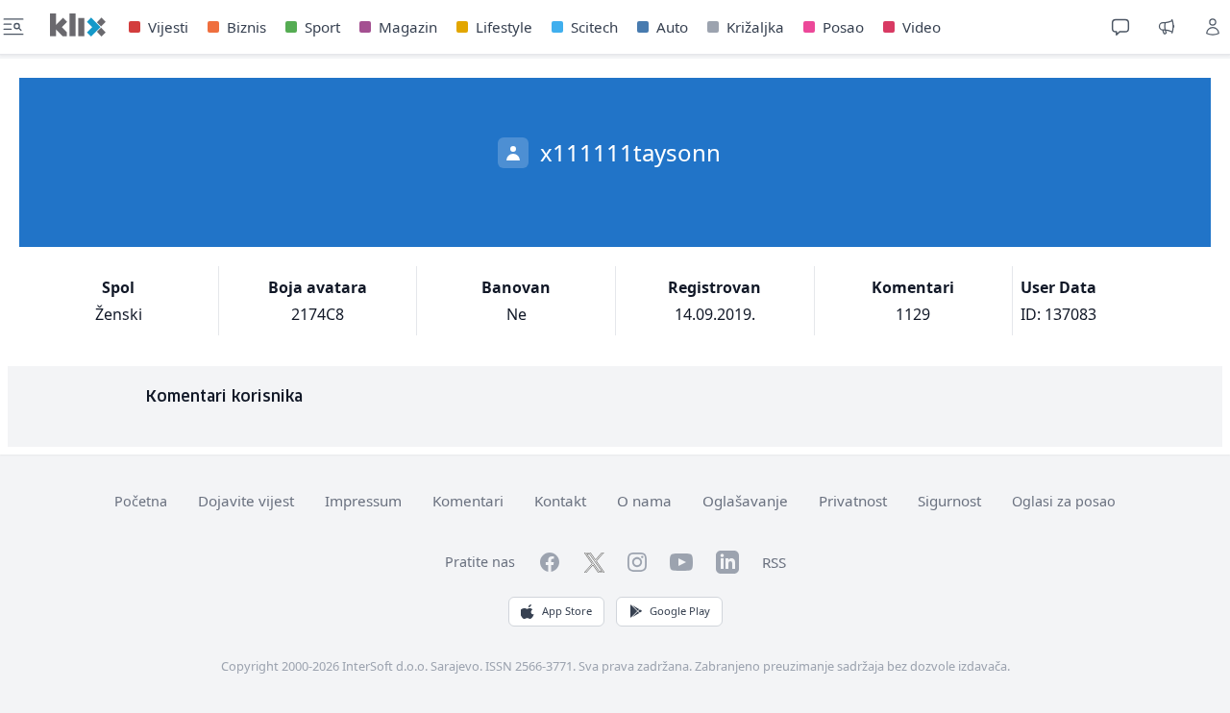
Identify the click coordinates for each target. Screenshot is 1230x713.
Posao (843, 27)
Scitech (594, 27)
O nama (644, 500)
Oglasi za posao (1064, 501)
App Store (567, 610)
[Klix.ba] (78, 25)
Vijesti (168, 27)
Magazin (408, 27)
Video (921, 27)
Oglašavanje (745, 500)
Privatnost (853, 500)
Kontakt (560, 500)
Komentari (468, 500)
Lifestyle (504, 27)
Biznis (246, 27)
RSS (774, 562)
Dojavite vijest (246, 500)
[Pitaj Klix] (1120, 27)
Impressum (363, 500)
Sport (322, 27)
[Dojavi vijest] (1166, 27)
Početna (140, 501)
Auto (672, 27)
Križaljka (755, 27)
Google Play (680, 610)
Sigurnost (949, 500)
